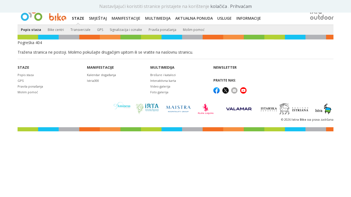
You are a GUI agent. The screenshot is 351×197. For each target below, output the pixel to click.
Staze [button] (78, 18)
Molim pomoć (194, 29)
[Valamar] (238, 108)
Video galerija (160, 86)
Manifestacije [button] (126, 18)
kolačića (219, 6)
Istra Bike (299, 119)
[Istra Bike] (43, 12)
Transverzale (80, 29)
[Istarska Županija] (285, 108)
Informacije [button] (248, 18)
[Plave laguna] (207, 108)
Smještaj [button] (98, 18)
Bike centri (56, 29)
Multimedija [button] (158, 18)
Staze (23, 67)
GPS (100, 29)
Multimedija (162, 67)
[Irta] (147, 108)
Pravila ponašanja (162, 29)
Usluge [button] (224, 18)
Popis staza (31, 29)
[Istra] (323, 108)
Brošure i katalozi (163, 75)
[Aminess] (122, 108)
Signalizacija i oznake (126, 29)
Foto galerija (159, 92)
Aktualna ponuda (194, 18)
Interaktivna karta (163, 81)
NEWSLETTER (225, 67)
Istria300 (93, 81)
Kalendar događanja (101, 75)
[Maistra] (178, 108)
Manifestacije (100, 67)
